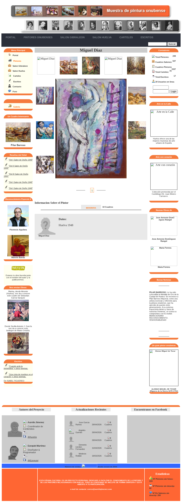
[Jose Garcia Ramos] (71, 422)
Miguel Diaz (91, 50)
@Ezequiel (33, 460)
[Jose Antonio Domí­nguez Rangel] (164, 235)
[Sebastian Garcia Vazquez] (18, 320)
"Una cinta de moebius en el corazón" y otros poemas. (18, 375)
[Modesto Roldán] (71, 453)
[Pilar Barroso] (18, 141)
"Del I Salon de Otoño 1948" (21, 160)
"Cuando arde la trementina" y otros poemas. (16, 367)
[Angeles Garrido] (71, 430)
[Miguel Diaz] (46, 73)
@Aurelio (32, 437)
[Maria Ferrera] (164, 265)
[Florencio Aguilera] (18, 226)
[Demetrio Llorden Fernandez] (71, 445)
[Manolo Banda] (18, 256)
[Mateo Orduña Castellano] (18, 352)
